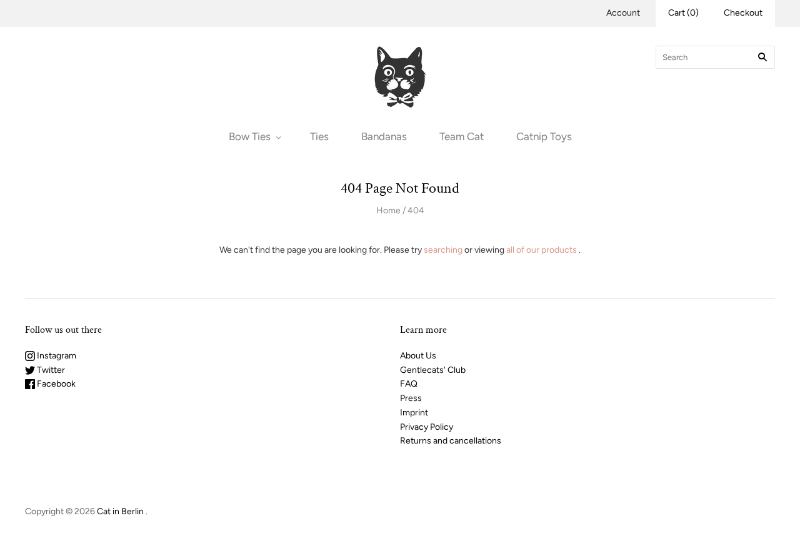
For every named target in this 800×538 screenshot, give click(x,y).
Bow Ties (250, 136)
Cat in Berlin (120, 511)
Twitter (50, 370)
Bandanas (384, 136)
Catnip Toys (544, 136)
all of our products (541, 250)
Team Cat (461, 136)
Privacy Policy (426, 427)
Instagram (55, 355)
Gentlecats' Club (433, 370)
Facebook (55, 383)
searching (443, 250)
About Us (418, 355)
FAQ (409, 383)
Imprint (414, 412)
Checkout (743, 13)
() (683, 13)
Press (411, 398)
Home (388, 210)
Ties (319, 136)
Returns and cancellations (450, 440)
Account (623, 13)
